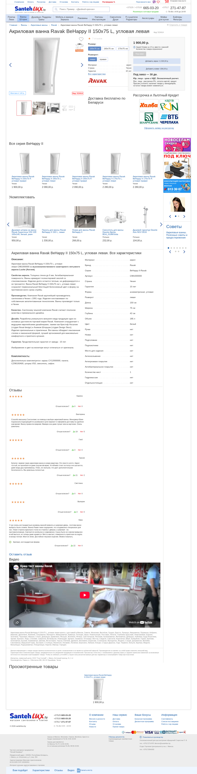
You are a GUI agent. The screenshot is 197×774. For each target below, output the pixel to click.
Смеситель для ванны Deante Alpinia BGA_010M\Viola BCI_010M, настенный (113, 233)
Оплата (30, 2)
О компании (19, 2)
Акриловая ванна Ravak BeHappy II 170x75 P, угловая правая (144, 178)
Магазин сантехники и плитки (29, 12)
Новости (92, 727)
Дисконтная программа (144, 722)
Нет (79, 406)
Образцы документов (116, 737)
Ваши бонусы (143, 714)
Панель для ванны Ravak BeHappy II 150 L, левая (54, 231)
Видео (71, 770)
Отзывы (58, 770)
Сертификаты (167, 719)
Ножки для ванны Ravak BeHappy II (83, 231)
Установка (64, 2)
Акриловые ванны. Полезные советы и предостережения (176, 235)
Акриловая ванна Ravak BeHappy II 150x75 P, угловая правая (23, 178)
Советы (174, 226)
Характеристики (41, 770)
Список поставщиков (169, 722)
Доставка (52, 2)
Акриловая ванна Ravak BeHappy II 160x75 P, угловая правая (83, 178)
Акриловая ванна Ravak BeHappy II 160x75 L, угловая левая (53, 178)
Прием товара (118, 727)
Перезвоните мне (143, 2)
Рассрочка (41, 2)
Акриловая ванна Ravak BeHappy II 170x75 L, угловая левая (114, 178)
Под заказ (140, 54)
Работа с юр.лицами (90, 2)
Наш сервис (120, 714)
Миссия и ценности (97, 719)
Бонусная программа (143, 719)
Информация (169, 714)
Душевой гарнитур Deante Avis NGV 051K (145, 231)
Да (73, 406)
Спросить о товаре (178, 25)
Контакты (75, 2)
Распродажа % (108, 2)
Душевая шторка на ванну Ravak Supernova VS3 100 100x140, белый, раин (24, 232)
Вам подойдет (20, 770)
